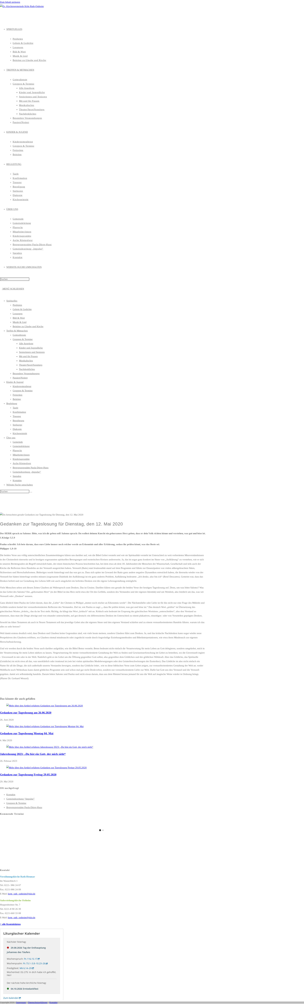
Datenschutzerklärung (37, 1002)
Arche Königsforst (22, 463)
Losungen (17, 313)
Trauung (17, 416)
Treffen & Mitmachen (17, 330)
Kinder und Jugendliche (31, 348)
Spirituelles (11, 301)
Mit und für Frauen (28, 356)
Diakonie (17, 429)
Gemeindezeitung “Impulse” (20, 799)
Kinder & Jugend (14, 382)
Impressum (21, 1002)
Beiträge (17, 399)
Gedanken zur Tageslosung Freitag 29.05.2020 (28, 774)
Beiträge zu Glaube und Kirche (28, 326)
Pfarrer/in (17, 450)
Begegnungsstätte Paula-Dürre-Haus (30, 467)
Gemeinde (18, 442)
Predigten (17, 305)
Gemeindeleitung (21, 446)
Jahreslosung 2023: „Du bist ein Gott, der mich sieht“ (33, 754)
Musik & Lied (19, 322)
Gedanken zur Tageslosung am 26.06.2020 (25, 712)
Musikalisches (26, 360)
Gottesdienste (19, 335)
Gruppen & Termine (23, 339)
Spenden (17, 476)
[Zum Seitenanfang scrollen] (1, 1006)
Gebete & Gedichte (22, 309)
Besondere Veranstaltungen (26, 373)
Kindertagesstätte (21, 459)
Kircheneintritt (20, 433)
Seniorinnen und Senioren (32, 352)
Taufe (15, 407)
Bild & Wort (19, 318)
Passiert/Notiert (20, 378)
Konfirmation (19, 412)
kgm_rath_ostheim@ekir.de (21, 893)
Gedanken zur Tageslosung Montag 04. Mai (26, 733)
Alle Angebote (26, 343)
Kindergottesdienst (22, 386)
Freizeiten (17, 395)
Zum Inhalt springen (10, 2)
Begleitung (11, 403)
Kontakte (17, 480)
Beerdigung (18, 420)
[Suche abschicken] (31, 492)
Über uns (10, 437)
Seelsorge (17, 425)
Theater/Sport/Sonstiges (30, 365)
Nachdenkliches (27, 369)
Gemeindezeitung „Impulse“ (27, 472)
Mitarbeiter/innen (21, 455)
